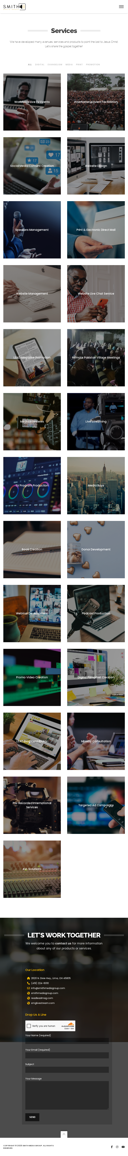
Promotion (93, 65)
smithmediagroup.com (44, 993)
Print (79, 65)
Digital (39, 65)
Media (69, 65)
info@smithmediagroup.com (48, 988)
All (30, 65)
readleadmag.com (42, 998)
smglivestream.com (43, 1003)
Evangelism (55, 65)
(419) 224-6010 (40, 983)
